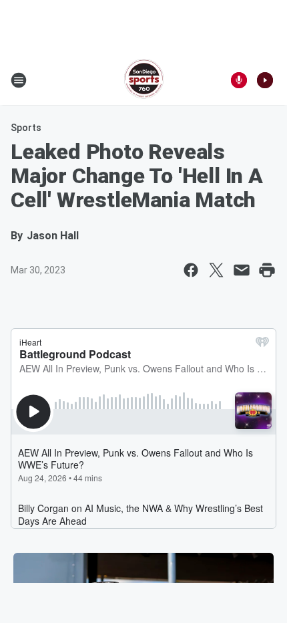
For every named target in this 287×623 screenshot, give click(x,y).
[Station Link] (143, 80)
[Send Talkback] (239, 80)
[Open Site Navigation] (19, 80)
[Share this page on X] (216, 270)
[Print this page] (267, 270)
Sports (26, 127)
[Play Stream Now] (265, 80)
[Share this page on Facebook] (191, 270)
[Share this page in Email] (241, 270)
